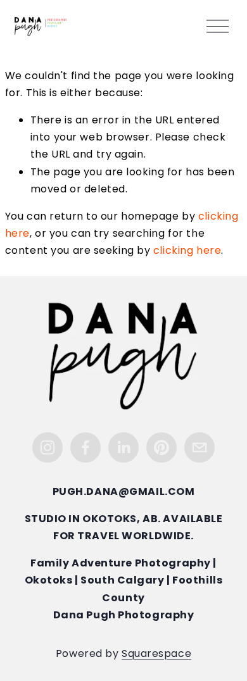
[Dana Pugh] (123, 447)
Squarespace (156, 654)
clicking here (187, 251)
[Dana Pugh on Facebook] (85, 447)
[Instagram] (47, 447)
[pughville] (161, 447)
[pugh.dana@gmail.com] (199, 447)
